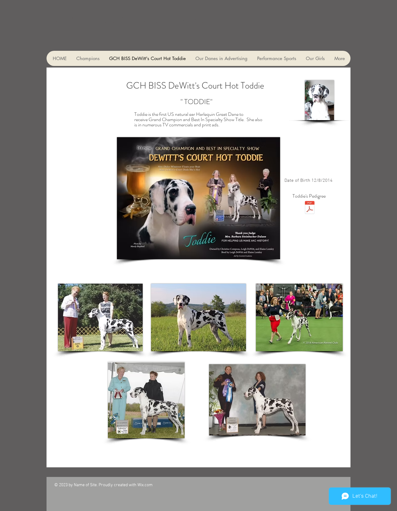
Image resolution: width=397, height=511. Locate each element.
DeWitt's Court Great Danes (132, 19)
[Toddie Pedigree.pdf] (309, 208)
